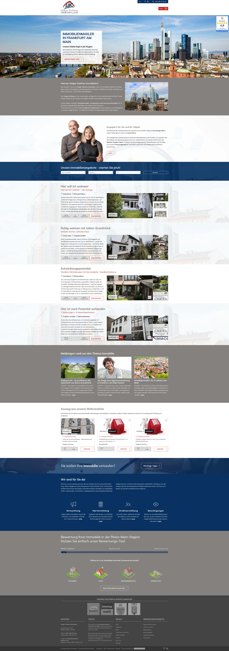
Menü (161, 9)
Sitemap (117, 648)
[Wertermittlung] (101, 507)
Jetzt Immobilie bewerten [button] (114, 588)
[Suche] (139, 1)
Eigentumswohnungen (149, 624)
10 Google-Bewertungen (222, 28)
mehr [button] (110, 153)
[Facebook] (145, 1)
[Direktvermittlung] (128, 507)
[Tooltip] (227, 31)
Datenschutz (110, 648)
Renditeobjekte (147, 632)
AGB (104, 648)
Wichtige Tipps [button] (150, 466)
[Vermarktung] (73, 507)
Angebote (119, 627)
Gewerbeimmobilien (148, 635)
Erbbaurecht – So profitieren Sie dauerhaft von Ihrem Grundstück (76, 381)
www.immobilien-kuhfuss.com (74, 642)
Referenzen (146, 638)
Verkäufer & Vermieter (122, 632)
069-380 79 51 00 (160, 1)
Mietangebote (147, 630)
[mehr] (82, 141)
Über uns (118, 640)
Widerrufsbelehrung (127, 648)
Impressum (99, 648)
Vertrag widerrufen (139, 648)
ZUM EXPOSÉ (96, 216)
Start (117, 624)
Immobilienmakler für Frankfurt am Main (150, 381)
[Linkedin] (148, 1)
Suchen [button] (155, 172)
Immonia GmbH (90, 648)
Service (118, 638)
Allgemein (68, 548)
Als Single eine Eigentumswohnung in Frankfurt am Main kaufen (114, 381)
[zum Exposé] (160, 197)
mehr (74, 395)
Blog (117, 630)
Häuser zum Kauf (148, 627)
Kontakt (118, 643)
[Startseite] (73, 7)
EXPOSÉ (87, 449)
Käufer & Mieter (120, 635)
